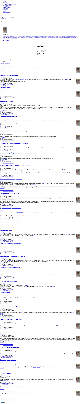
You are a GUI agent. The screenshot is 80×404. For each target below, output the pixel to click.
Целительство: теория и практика (10, 208)
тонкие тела (64, 37)
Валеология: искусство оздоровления (11, 179)
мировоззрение (69, 36)
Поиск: (1, 17)
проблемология (26, 37)
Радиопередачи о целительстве (9, 193)
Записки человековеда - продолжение (11, 387)
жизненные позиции (51, 36)
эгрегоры (8, 38)
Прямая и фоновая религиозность (10, 267)
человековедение (4, 38)
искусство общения (56, 36)
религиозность (40, 37)
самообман (46, 37)
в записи (42, 183)
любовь (66, 36)
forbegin (6, 3)
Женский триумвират (6, 101)
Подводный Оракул (6, 12)
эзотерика (10, 38)
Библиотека (5, 2)
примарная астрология (21, 37)
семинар (52, 37)
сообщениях (34, 92)
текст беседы (12, 169)
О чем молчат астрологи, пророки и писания (13, 306)
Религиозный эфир (6, 230)
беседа (22, 36)
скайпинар (54, 37)
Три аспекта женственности (8, 116)
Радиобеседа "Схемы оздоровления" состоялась (14, 143)
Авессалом (5, 36)
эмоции (13, 38)
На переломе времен (26, 285)
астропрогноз (19, 36)
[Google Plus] (4, 402)
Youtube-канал (5, 8)
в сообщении (33, 184)
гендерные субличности (34, 36)
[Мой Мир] (3, 402)
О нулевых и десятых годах (8, 281)
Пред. (6, 401)
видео (30, 36)
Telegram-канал (5, 9)
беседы (24, 36)
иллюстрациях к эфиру (21, 198)
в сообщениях (35, 224)
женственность (43, 36)
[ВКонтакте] (1, 402)
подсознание (4, 37)
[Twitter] (2, 402)
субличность (56, 37)
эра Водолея (15, 38)
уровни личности (68, 37)
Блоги (5, 18)
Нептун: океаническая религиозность (11, 332)
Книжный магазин (6, 7)
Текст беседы (2, 237)
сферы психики (60, 37)
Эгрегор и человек (64, 79)
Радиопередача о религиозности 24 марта (12, 256)
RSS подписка (6, 40)
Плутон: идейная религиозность (10, 347)
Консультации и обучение (7, 5)
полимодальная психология (9, 37)
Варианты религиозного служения (10, 243)
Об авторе (4, 1)
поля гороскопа (15, 37)
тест (62, 37)
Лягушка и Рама (5, 292)
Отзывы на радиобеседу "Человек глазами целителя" (16, 153)
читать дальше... (7, 380)
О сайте (4, 11)
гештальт (38, 36)
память (76, 36)
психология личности (35, 37)
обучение (72, 36)
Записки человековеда (7, 25)
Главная (2, 18)
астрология (16, 36)
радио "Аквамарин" (19, 212)
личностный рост (61, 36)
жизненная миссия (47, 36)
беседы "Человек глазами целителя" (56, 169)
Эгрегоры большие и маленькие (9, 75)
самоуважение (49, 37)
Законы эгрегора (5, 63)
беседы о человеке (27, 36)
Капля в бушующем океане (8, 360)
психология (30, 37)
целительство (74, 37)
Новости (6, 6)
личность (64, 36)
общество (74, 36)
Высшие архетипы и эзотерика (10, 4)
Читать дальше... (3, 110)
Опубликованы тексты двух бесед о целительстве (15, 165)
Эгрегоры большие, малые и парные (21, 79)
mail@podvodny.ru (48, 92)
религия (44, 37)
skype (3, 36)
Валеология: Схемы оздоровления (35, 147)
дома (40, 36)
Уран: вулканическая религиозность (11, 319)
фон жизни (71, 37)
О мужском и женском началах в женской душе (14, 131)
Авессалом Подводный (10, 36)
